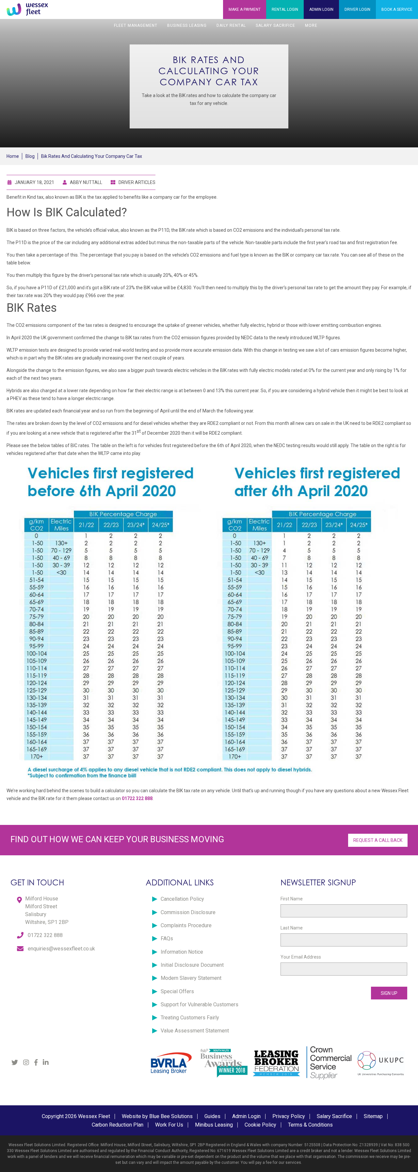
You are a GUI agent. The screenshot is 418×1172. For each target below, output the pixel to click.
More (311, 25)
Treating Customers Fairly (190, 1017)
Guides (212, 1116)
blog (30, 156)
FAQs (167, 938)
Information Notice (182, 952)
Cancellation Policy (182, 899)
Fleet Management (135, 25)
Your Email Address (301, 957)
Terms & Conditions (310, 1125)
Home (13, 156)
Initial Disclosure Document (192, 965)
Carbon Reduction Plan (117, 1125)
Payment (245, 9)
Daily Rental (231, 25)
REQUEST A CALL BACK (377, 840)
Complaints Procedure (186, 925)
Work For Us (169, 1125)
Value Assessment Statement (195, 1031)
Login (285, 9)
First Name (292, 898)
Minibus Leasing (214, 1125)
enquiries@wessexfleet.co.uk (61, 949)
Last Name (292, 927)
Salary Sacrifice (275, 25)
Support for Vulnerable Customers (199, 1004)
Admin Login (246, 1116)
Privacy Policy (288, 1116)
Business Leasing (187, 25)
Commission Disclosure (188, 912)
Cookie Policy (260, 1125)
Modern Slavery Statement (191, 978)
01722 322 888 (45, 935)
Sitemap (373, 1116)
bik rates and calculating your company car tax (91, 156)
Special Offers (177, 991)
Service (396, 9)
